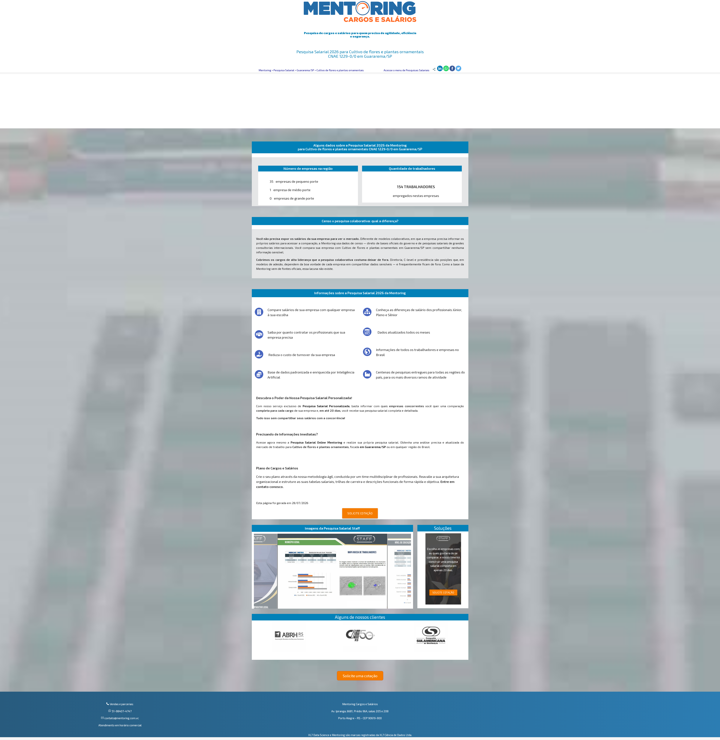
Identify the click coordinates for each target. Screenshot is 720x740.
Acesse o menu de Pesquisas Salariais (406, 70)
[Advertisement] (360, 100)
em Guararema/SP (373, 447)
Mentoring (265, 70)
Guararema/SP (305, 70)
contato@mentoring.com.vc (121, 718)
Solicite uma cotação (360, 675)
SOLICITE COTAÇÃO (360, 513)
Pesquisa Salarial (284, 70)
